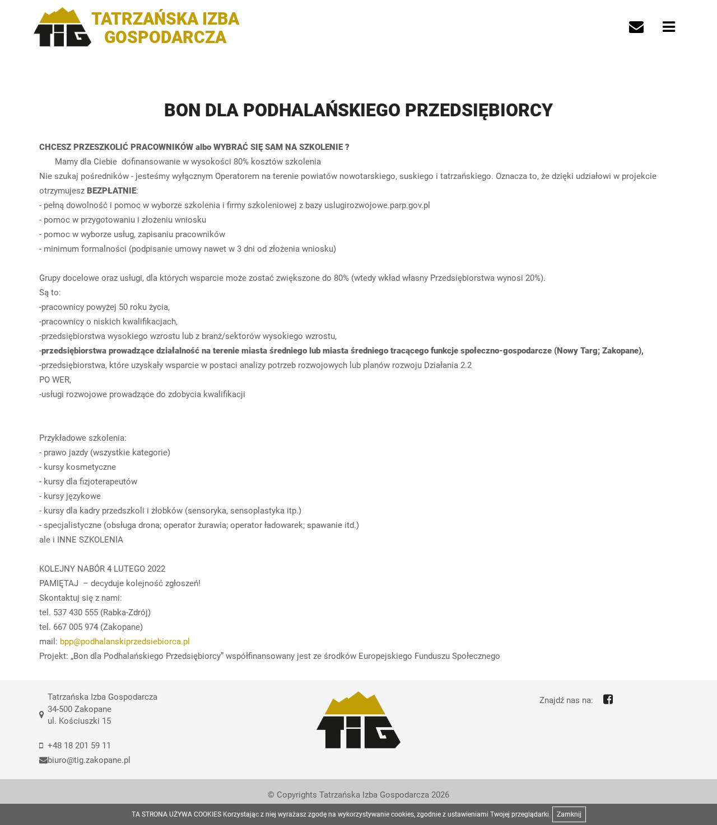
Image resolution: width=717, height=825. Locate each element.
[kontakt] (636, 27)
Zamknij (569, 814)
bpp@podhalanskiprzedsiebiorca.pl (125, 642)
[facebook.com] (608, 699)
